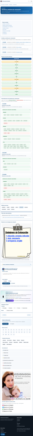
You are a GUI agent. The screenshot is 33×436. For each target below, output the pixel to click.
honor (24, 195)
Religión (4, 344)
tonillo (14, 130)
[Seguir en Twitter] (8, 411)
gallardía (5, 185)
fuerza (5, 147)
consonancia (12, 114)
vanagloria (22, 147)
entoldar (8, 207)
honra (27, 195)
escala (25, 144)
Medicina (20, 342)
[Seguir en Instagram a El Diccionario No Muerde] (16, 385)
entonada (26, 207)
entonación (15, 4)
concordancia (10, 120)
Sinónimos (10, 4)
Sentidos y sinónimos (6, 23)
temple (21, 114)
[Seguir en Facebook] (8, 407)
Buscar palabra (5, 323)
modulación (27, 42)
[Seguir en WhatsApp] (8, 409)
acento (18, 144)
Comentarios (5, 33)
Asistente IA (5, 32)
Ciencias (18, 340)
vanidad (13, 195)
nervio (11, 147)
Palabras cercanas (5, 28)
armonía (21, 42)
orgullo (21, 52)
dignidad (21, 195)
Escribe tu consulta (5, 271)
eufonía (14, 120)
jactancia (18, 147)
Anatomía (4, 340)
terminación (24, 130)
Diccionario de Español (4, 4)
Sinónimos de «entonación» (15, 215)
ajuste (5, 114)
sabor (15, 163)
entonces (12, 209)
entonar (8, 209)
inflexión (23, 42)
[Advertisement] (16, 16)
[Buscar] (29, 1)
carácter (15, 146)
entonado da (4, 209)
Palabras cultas (26, 342)
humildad (5, 199)
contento (17, 195)
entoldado (12, 207)
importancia (26, 147)
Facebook (18, 419)
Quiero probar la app (9, 300)
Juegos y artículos (3, 432)
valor (12, 185)
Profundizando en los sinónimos (8, 26)
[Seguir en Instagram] (8, 405)
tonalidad (21, 144)
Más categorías (9, 344)
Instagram (18, 420)
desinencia (20, 130)
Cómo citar (4, 29)
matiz (8, 146)
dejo (17, 47)
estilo (18, 146)
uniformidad (25, 120)
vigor (8, 147)
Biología (14, 340)
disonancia (5, 123)
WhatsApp (18, 423)
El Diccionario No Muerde (21, 426)
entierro (17, 207)
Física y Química (5, 342)
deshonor (9, 199)
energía (25, 146)
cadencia (5, 120)
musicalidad (18, 120)
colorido (5, 146)
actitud (11, 146)
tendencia (21, 146)
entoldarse (3, 207)
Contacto (1, 429)
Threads (18, 424)
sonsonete (19, 47)
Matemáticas (16, 342)
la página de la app (18, 297)
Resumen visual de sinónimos (7, 25)
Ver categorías (12, 323)
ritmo (21, 120)
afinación (17, 42)
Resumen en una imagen (6, 30)
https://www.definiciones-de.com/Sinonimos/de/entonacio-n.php (14, 217)
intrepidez (9, 185)
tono (30, 42)
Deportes (22, 340)
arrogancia (18, 52)
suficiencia (5, 195)
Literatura (10, 342)
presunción (14, 147)
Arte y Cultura (9, 340)
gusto (12, 163)
